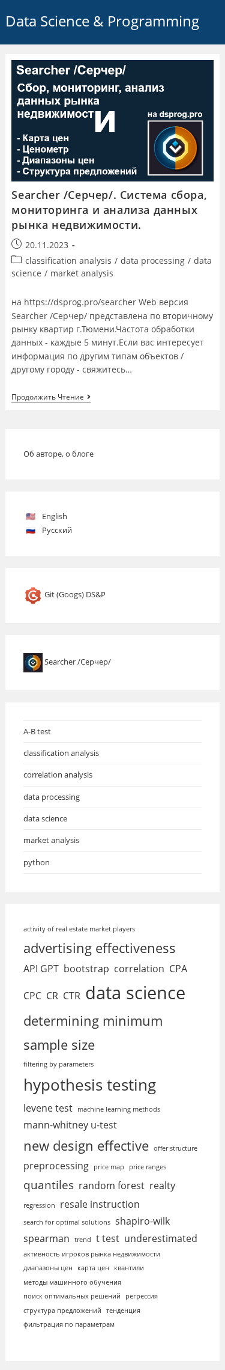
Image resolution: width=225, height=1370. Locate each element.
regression (39, 1205)
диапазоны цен (48, 1268)
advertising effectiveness (99, 948)
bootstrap (86, 968)
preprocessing (56, 1165)
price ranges (147, 1167)
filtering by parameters (58, 1064)
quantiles (48, 1185)
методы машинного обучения (72, 1282)
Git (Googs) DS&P (75, 594)
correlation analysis (57, 774)
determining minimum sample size (93, 1032)
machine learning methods (118, 1109)
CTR (71, 995)
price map (109, 1167)
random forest (112, 1185)
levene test (48, 1108)
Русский (57, 530)
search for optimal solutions (66, 1222)
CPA (178, 968)
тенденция (123, 1310)
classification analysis (68, 260)
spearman (46, 1238)
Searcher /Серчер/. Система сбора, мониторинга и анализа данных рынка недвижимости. (109, 209)
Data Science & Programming (102, 21)
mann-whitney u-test (70, 1124)
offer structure (175, 1148)
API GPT (41, 968)
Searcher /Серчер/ (77, 661)
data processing (153, 260)
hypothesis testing (89, 1084)
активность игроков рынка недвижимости (91, 1254)
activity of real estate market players (79, 929)
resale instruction (100, 1204)
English (54, 516)
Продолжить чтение (51, 398)
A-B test (37, 731)
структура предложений (62, 1310)
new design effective (86, 1145)
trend (82, 1239)
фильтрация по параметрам (69, 1324)
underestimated (160, 1238)
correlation (139, 968)
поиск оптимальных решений (72, 1296)
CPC (32, 995)
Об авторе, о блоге (58, 453)
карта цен (93, 1268)
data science (45, 818)
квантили (129, 1268)
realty (162, 1185)
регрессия (141, 1296)
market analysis (81, 273)
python (36, 862)
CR (52, 995)
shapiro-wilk (142, 1221)
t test (107, 1238)
